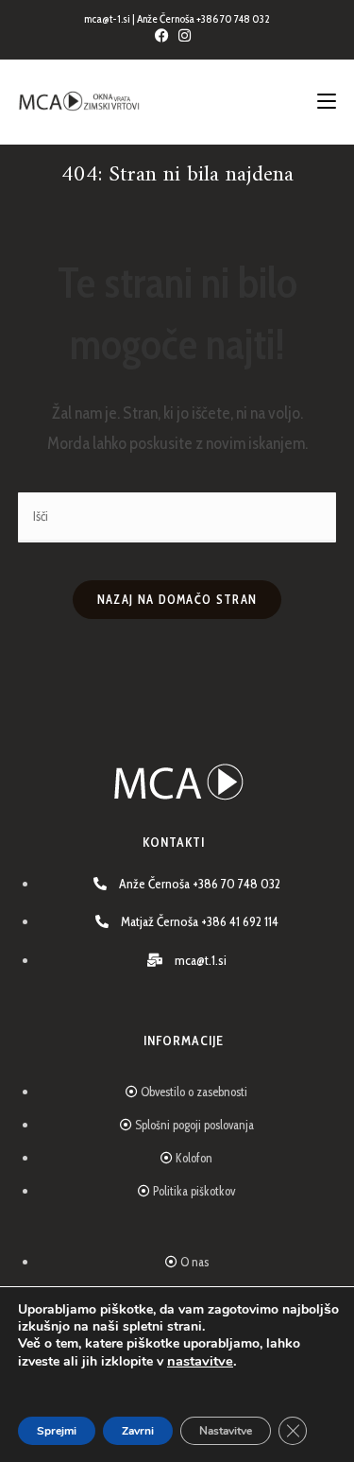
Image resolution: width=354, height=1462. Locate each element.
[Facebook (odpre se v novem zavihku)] (166, 35)
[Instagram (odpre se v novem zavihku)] (189, 35)
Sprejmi (56, 1430)
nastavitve (200, 1360)
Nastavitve (225, 1430)
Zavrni (138, 1430)
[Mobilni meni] (326, 102)
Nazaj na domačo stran (177, 599)
